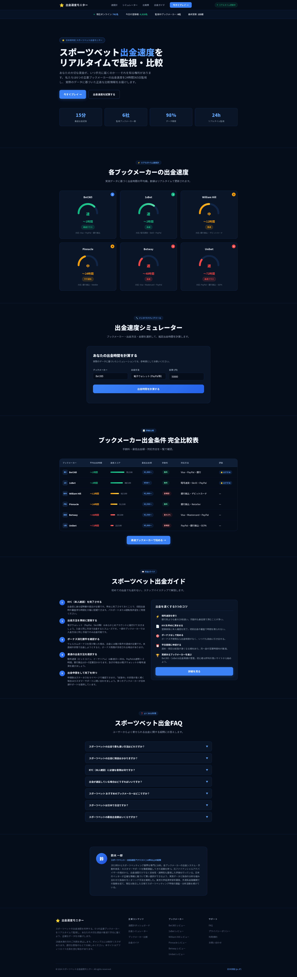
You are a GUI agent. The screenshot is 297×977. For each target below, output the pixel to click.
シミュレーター (130, 4)
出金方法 (135, 369)
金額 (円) (173, 369)
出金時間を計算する (148, 389)
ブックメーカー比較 (138, 936)
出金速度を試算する (104, 94)
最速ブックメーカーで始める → (148, 540)
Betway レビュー (177, 948)
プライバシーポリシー (219, 931)
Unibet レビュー (177, 954)
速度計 (114, 4)
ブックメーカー (100, 369)
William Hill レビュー (179, 936)
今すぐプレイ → (181, 4)
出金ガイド (159, 4)
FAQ (211, 925)
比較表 (146, 4)
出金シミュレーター (138, 931)
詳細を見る (194, 671)
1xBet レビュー (176, 931)
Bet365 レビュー (177, 925)
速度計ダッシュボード (139, 925)
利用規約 (213, 936)
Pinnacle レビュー (178, 942)
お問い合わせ (215, 942)
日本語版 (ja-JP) (234, 969)
